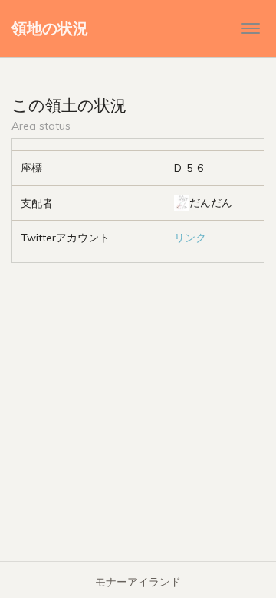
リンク (190, 238)
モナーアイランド (138, 582)
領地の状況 (50, 28)
